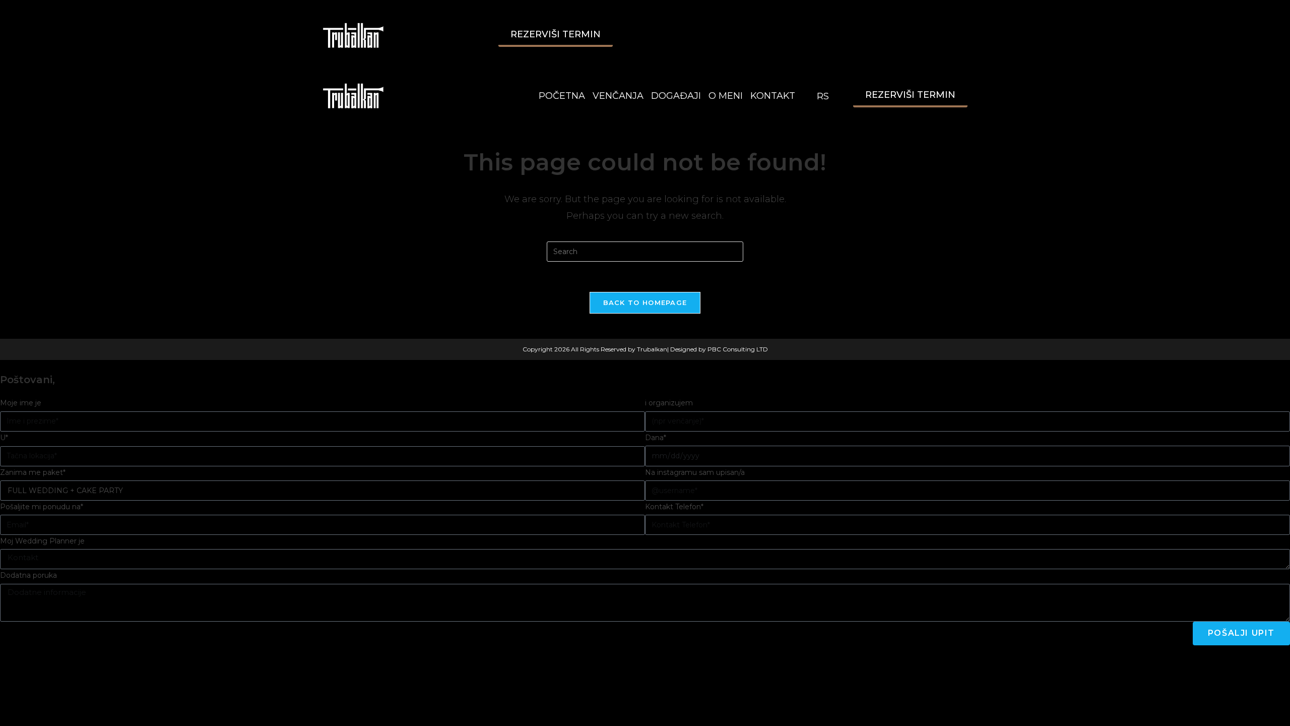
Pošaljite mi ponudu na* (41, 506)
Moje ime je (20, 402)
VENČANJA (618, 95)
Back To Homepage (645, 302)
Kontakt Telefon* (674, 506)
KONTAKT (772, 95)
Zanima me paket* (33, 472)
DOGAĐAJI (676, 95)
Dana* (655, 437)
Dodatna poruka (28, 575)
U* (4, 437)
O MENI (725, 95)
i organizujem (669, 402)
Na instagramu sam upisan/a (695, 472)
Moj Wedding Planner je (42, 541)
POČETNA (562, 95)
